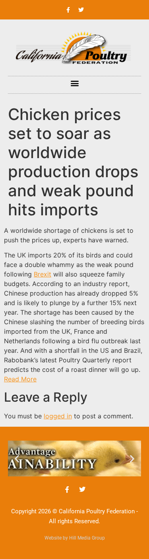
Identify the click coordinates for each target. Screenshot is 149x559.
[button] (74, 82)
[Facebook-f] (68, 9)
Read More (20, 379)
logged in (58, 416)
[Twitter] (81, 9)
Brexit (42, 274)
